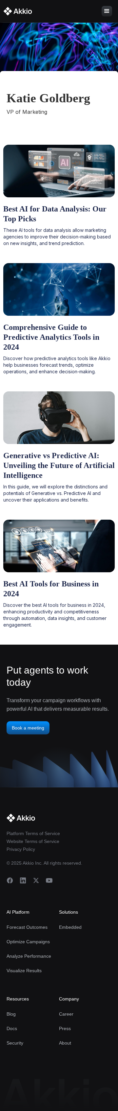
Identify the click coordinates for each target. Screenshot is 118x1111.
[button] (107, 11)
